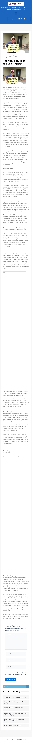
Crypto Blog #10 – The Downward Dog (15, 697)
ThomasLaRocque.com (16, 10)
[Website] (16, 667)
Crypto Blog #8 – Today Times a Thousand (13, 708)
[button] (16, 13)
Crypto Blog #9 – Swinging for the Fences (14, 702)
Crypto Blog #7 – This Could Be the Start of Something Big (15, 714)
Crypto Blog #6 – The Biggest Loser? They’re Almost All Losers (14, 720)
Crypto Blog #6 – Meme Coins (12, 725)
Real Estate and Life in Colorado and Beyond (13, 7)
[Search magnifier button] (27, 686)
